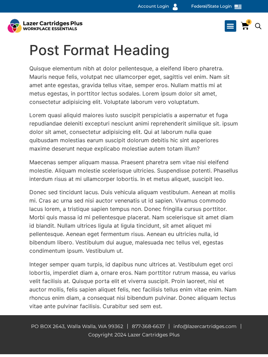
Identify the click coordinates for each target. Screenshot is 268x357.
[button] (230, 26)
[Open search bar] (258, 26)
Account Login (153, 6)
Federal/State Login (211, 6)
